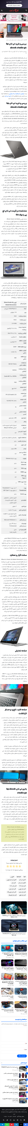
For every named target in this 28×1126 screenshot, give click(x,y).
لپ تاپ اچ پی (22, 889)
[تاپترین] (14, 10)
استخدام (14, 1116)
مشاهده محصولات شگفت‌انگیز (14, 5)
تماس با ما (10, 1116)
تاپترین (10, 1112)
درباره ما (5, 1116)
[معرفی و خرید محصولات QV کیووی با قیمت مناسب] (23, 1100)
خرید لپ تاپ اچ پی (11, 880)
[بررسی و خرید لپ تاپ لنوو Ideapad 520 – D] (23, 1069)
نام (26, 1043)
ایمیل (25, 1049)
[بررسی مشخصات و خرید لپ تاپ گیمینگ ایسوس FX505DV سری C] (21, 976)
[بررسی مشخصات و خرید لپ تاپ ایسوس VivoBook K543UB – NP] (7, 948)
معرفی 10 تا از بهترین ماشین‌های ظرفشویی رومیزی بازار (11, 1086)
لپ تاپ (13, 883)
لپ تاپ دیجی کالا (11, 892)
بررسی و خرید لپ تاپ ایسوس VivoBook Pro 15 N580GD (21, 953)
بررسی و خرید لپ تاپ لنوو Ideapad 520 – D (9, 1067)
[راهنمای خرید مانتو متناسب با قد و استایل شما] (23, 1075)
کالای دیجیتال (20, 40)
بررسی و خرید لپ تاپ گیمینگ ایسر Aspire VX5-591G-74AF (21, 1011)
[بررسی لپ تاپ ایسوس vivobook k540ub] (21, 991)
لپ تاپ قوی (22, 895)
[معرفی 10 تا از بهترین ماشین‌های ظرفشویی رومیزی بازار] (23, 1088)
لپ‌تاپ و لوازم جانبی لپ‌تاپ (11, 40)
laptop (18, 877)
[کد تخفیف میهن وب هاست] (23, 1081)
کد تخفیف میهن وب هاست (12, 1080)
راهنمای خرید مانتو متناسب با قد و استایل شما (11, 1074)
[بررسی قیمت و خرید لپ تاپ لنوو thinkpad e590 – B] (21, 962)
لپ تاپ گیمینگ (12, 895)
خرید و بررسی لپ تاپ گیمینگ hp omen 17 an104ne (7, 1010)
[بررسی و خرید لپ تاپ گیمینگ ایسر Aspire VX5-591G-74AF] (21, 1004)
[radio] (19, 866)
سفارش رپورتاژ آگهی (20, 1116)
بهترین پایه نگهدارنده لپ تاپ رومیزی (7, 996)
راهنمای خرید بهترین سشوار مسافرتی (10, 1092)
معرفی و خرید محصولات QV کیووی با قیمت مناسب (10, 1099)
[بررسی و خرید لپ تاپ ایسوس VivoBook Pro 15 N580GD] (21, 948)
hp (24, 877)
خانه (25, 40)
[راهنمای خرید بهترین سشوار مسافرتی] (23, 1094)
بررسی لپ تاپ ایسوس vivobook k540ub (22, 996)
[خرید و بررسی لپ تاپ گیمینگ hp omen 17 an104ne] (7, 1004)
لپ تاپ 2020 (13, 886)
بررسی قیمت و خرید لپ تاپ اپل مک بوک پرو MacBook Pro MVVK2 (7, 982)
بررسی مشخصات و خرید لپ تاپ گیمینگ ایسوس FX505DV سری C (21, 982)
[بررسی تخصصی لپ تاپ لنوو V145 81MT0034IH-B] (7, 962)
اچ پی (11, 877)
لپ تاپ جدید (22, 892)
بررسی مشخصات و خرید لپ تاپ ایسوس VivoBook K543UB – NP (7, 954)
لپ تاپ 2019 (22, 886)
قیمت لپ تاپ (21, 883)
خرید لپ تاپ (8, 96)
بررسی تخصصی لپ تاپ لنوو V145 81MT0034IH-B (7, 968)
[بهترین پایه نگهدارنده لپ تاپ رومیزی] (7, 991)
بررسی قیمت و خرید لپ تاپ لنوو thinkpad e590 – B (21, 968)
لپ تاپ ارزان (12, 889)
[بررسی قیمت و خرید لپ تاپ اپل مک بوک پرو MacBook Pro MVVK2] (7, 976)
